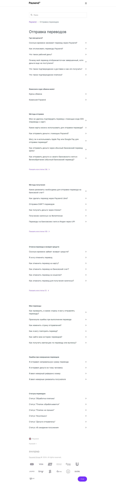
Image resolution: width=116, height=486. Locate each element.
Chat (82, 479)
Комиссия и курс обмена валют (42, 89)
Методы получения (37, 185)
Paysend (32, 22)
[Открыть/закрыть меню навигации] (86, 3)
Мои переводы (35, 306)
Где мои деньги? (36, 38)
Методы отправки (36, 114)
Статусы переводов (37, 394)
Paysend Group (34, 457)
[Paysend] (34, 3)
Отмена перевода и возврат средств (44, 247)
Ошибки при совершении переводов (44, 357)
